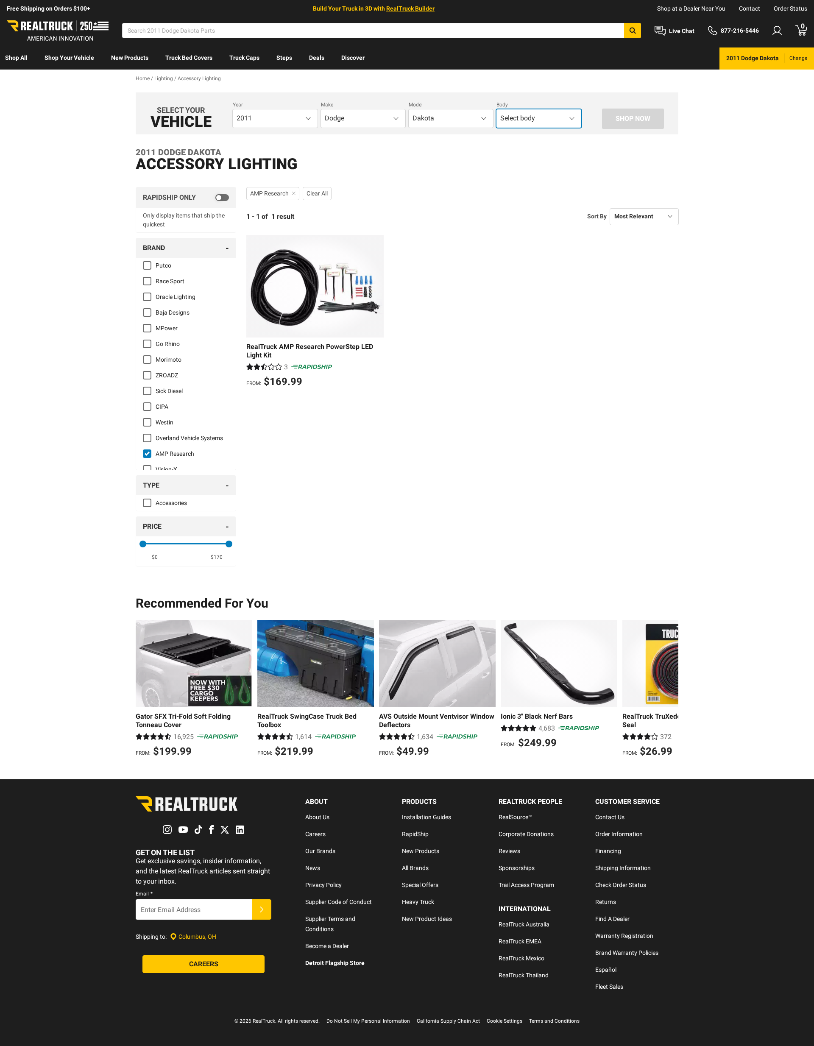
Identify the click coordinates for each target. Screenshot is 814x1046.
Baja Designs (173, 312)
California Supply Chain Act (448, 1021)
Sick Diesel (169, 391)
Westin (164, 422)
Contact (749, 8)
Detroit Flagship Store (335, 963)
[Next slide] (669, 689)
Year (238, 105)
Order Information (619, 834)
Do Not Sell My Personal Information (368, 1021)
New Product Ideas (427, 918)
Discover (353, 57)
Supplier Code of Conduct (338, 901)
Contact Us (609, 817)
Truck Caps (244, 57)
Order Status (790, 8)
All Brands (415, 868)
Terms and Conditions (554, 1021)
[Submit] (261, 909)
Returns (605, 901)
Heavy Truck (418, 901)
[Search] (632, 30)
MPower (167, 328)
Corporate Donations (526, 834)
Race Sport (170, 281)
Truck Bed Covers (188, 57)
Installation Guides (426, 817)
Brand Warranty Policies (626, 952)
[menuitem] (16, 58)
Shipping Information (623, 868)
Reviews (509, 851)
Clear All (317, 193)
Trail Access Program (526, 884)
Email (144, 894)
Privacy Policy (323, 884)
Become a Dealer (327, 946)
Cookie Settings (504, 1021)
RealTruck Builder (410, 8)
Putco (163, 265)
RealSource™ (515, 817)
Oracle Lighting (175, 296)
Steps (284, 57)
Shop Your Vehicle (69, 57)
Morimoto (168, 359)
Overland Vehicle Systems (189, 438)
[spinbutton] (154, 557)
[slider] (142, 544)
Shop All (16, 57)
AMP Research (175, 453)
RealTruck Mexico (521, 958)
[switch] (185, 197)
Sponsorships (517, 868)
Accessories (171, 502)
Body (502, 105)
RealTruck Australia (524, 924)
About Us (317, 817)
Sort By (597, 216)
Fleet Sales (609, 986)
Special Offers (420, 884)
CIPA (162, 406)
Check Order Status (620, 884)
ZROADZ (167, 375)
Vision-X (166, 469)
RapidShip (415, 834)
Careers (315, 834)
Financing (608, 851)
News (312, 868)
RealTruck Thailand (524, 975)
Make (327, 105)
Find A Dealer (612, 918)
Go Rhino (168, 343)
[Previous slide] (144, 689)
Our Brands (320, 851)
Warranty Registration (624, 935)
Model (416, 105)
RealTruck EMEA (520, 941)
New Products (129, 57)
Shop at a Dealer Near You (691, 8)
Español (605, 969)
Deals (316, 57)
